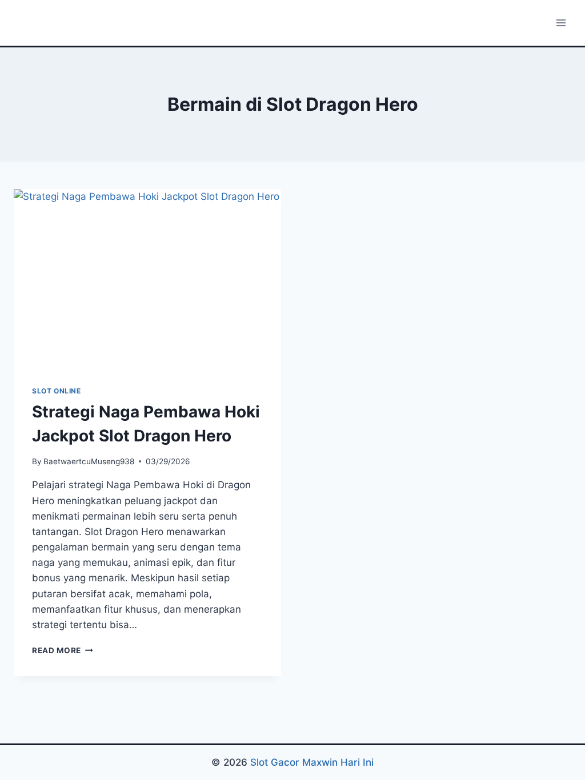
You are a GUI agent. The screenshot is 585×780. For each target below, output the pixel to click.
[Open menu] (560, 22)
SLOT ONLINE (56, 391)
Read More (62, 650)
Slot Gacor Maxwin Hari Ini (312, 762)
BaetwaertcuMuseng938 (88, 461)
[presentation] (147, 278)
